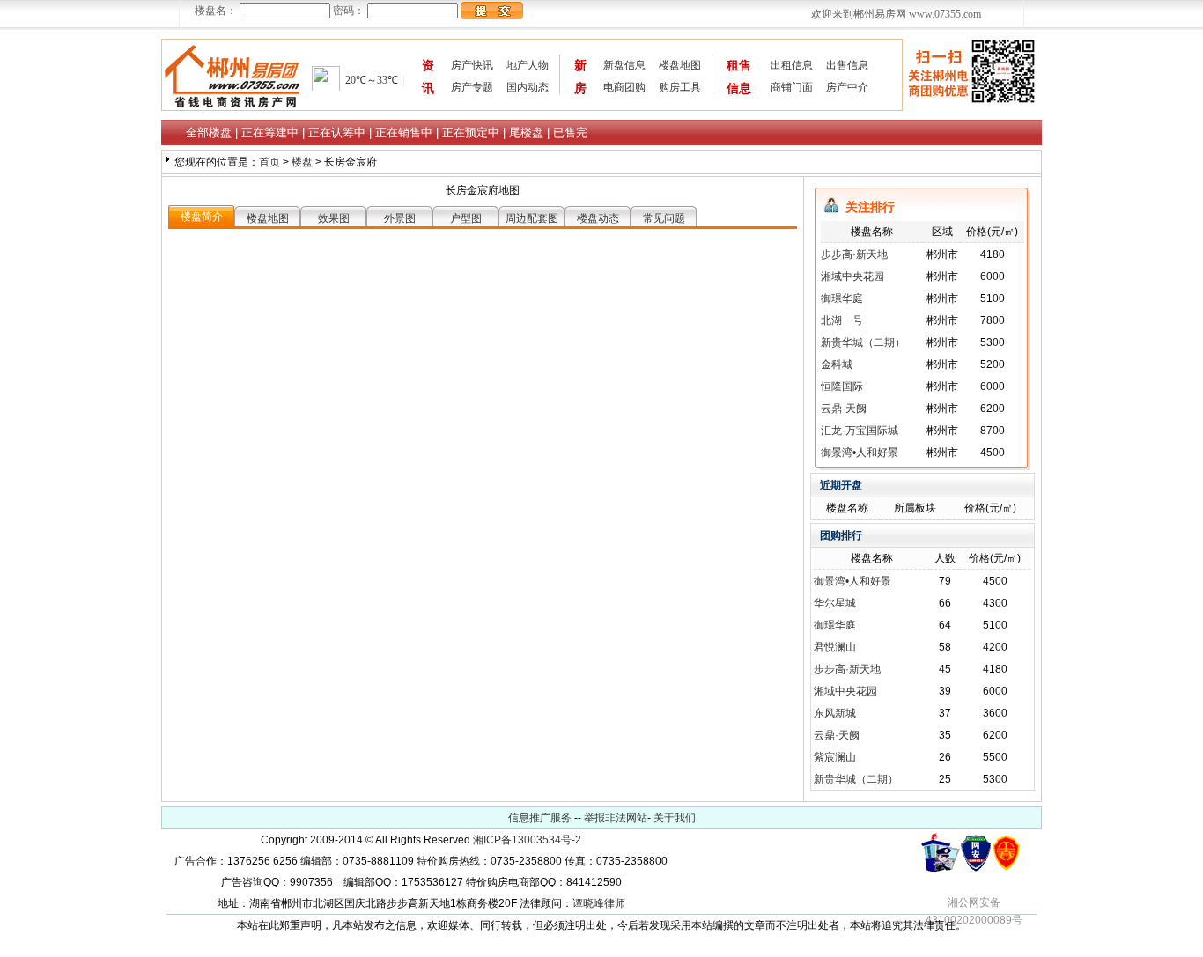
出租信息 (792, 65)
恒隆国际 (842, 386)
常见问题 (664, 218)
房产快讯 (472, 65)
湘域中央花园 (852, 276)
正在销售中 (403, 132)
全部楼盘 (209, 132)
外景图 (400, 218)
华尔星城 (835, 603)
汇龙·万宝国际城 (859, 430)
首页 (271, 162)
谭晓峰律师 (598, 903)
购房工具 (680, 87)
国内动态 (527, 87)
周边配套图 (532, 218)
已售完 (570, 132)
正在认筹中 (336, 132)
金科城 (836, 364)
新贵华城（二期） (863, 342)
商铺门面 (792, 87)
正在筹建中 (270, 132)
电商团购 (624, 87)
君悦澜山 (835, 647)
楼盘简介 (202, 216)
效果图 (334, 218)
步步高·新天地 (854, 254)
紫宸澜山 (835, 757)
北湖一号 (842, 320)
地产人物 (527, 65)
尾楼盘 (526, 132)
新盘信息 (624, 65)
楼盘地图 (680, 65)
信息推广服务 (540, 818)
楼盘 (303, 162)
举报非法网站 (615, 818)
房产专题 (472, 87)
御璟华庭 (842, 298)
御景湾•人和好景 (859, 452)
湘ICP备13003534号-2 (527, 840)
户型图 (466, 218)
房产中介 (847, 87)
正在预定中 (470, 132)
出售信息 (847, 65)
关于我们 (674, 818)
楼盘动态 (598, 218)
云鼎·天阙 (844, 408)
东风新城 (835, 713)
